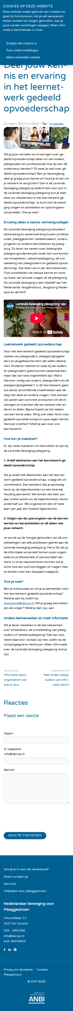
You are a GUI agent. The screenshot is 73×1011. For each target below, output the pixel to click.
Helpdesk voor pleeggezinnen (25, 891)
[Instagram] (16, 949)
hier (45, 608)
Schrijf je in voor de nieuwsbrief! (26, 869)
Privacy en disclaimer (18, 970)
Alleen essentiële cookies (23, 57)
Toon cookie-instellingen (22, 50)
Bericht (10, 770)
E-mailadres (13, 749)
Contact (42, 970)
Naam (9, 733)
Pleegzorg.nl (13, 974)
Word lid (10, 884)
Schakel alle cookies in (21, 43)
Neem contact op (16, 877)
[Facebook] (6, 949)
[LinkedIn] (11, 949)
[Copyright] (36, 981)
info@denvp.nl (14, 936)
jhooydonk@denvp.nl (19, 603)
